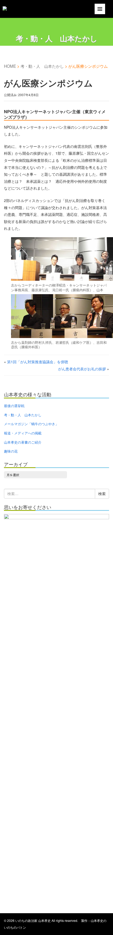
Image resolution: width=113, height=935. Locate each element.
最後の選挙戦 (14, 405)
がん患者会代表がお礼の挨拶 (82, 368)
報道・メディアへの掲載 (23, 432)
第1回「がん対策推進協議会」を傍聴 (37, 361)
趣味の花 (11, 451)
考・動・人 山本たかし (42, 66)
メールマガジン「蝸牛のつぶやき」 (31, 423)
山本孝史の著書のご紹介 (23, 442)
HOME (10, 66)
